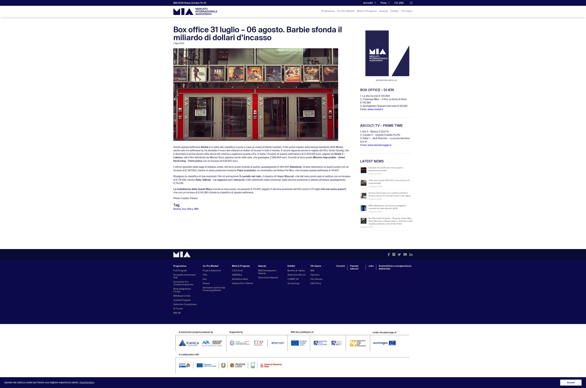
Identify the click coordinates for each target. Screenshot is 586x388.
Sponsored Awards (268, 277)
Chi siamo (407, 11)
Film (205, 274)
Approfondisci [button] (86, 382)
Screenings (294, 283)
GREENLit (237, 274)
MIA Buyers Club (181, 295)
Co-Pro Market (346, 11)
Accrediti (368, 3)
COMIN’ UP (293, 279)
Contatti (340, 266)
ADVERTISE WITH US (386, 80)
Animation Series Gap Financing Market (214, 289)
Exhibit (395, 11)
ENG (401, 3)
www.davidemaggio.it (379, 145)
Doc (205, 279)
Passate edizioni (354, 267)
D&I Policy (315, 283)
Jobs (371, 266)
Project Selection (212, 270)
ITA (396, 3)
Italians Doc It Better (242, 283)
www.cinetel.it (375, 109)
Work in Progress (367, 11)
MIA (196, 209)
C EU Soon (237, 270)
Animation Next (240, 279)
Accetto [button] (571, 382)
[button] (411, 3)
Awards (383, 11)
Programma (328, 11)
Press (384, 3)
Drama (206, 283)
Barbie (177, 209)
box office (187, 209)
